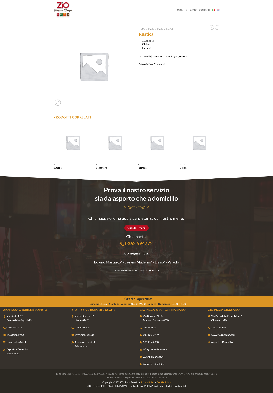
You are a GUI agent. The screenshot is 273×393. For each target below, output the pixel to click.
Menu (180, 10)
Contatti (204, 10)
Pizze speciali (165, 29)
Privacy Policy (147, 382)
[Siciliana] (199, 142)
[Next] (218, 149)
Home (142, 29)
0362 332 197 (218, 327)
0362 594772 (139, 243)
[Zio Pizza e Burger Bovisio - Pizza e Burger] (69, 10)
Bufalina (58, 167)
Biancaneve (101, 167)
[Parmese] (157, 142)
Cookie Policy (164, 382)
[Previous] (53, 149)
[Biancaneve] (115, 142)
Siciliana (184, 167)
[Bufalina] (73, 142)
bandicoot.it (180, 386)
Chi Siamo (191, 10)
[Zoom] (58, 103)
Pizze (151, 29)
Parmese (142, 167)
